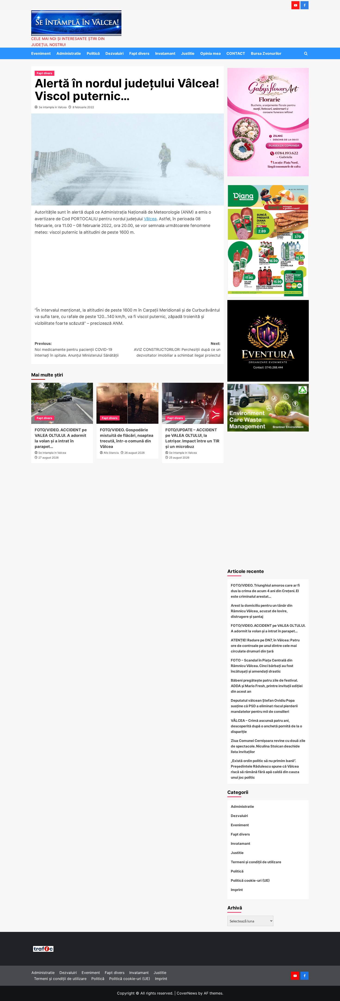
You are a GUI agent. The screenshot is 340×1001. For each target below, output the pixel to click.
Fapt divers (139, 53)
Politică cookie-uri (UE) (250, 880)
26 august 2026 (134, 452)
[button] (306, 53)
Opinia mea (210, 53)
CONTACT (235, 53)
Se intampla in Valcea (53, 107)
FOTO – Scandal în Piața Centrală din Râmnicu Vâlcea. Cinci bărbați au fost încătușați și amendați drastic (262, 665)
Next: (177, 349)
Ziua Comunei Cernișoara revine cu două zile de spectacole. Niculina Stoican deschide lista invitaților (268, 746)
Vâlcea (150, 218)
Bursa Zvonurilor (266, 53)
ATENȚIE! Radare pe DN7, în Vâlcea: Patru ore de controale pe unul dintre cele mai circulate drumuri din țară (265, 645)
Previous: (77, 349)
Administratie (68, 53)
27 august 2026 (48, 457)
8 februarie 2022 (83, 107)
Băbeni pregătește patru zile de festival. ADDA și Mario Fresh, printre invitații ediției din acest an (267, 686)
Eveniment (41, 53)
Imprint (237, 890)
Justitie (188, 53)
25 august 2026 (179, 457)
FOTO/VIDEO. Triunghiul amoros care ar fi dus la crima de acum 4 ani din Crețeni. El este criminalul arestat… (265, 591)
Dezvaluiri (114, 53)
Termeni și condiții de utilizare (256, 862)
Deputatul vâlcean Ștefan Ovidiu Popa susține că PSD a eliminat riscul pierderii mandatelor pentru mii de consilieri (264, 706)
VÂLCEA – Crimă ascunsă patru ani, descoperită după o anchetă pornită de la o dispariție (266, 726)
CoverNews (187, 993)
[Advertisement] (127, 272)
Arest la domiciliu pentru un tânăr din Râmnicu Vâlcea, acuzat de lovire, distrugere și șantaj (261, 611)
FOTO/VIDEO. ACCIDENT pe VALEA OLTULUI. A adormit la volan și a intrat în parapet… (268, 628)
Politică (93, 53)
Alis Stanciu (111, 452)
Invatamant (165, 53)
